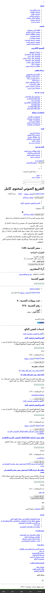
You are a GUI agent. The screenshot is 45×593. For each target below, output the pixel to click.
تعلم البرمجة (35, 100)
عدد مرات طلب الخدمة (36, 259)
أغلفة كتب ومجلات (33, 30)
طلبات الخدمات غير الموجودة (30, 535)
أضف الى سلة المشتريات (36, 264)
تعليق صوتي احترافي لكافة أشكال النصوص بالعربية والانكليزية (23, 437)
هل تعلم (41, 492)
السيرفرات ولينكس (33, 139)
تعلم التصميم (35, 104)
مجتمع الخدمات (39, 530)
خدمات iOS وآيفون (33, 135)
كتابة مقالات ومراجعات (32, 151)
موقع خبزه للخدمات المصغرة (30, 527)
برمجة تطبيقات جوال (33, 82)
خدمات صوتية (35, 20)
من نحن (41, 551)
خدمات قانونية (35, 12)
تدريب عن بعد (39, 92)
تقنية (42, 129)
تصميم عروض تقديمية (32, 40)
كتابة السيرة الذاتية (33, 153)
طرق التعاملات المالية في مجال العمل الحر (25, 519)
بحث (31, 591)
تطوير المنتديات (34, 84)
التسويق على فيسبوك (32, 60)
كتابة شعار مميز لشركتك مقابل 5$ (32, 375)
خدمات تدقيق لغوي (33, 155)
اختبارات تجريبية (34, 143)
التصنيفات (39, 591)
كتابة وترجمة (39, 147)
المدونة (42, 515)
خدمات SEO (35, 64)
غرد (38, 323)
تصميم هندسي (35, 36)
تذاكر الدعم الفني (38, 569)
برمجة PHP (36, 80)
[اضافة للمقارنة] (30, 362)
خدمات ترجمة (35, 157)
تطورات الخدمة (39, 257)
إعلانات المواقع (35, 52)
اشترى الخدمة (39, 197)
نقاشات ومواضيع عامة (32, 537)
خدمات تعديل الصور (33, 44)
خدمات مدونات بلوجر (32, 86)
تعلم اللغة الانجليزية (33, 98)
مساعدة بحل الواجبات (32, 96)
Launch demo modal (37, 498)
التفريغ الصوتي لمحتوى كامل (30, 203)
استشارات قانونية (34, 117)
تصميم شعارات (35, 38)
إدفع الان (37, 509)
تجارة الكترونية (35, 10)
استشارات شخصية (33, 124)
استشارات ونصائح (38, 112)
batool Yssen (39, 193)
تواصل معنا (40, 567)
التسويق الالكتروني (37, 48)
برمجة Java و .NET (33, 78)
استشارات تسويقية (33, 119)
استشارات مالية (34, 120)
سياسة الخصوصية (38, 553)
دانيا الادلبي (40, 458)
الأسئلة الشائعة (39, 571)
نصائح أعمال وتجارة (33, 18)
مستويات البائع (39, 559)
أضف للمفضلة (39, 214)
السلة (21, 591)
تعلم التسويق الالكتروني (32, 102)
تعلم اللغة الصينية (34, 106)
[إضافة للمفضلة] (32, 362)
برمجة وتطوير (39, 70)
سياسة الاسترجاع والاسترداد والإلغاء (32, 549)
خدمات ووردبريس (34, 88)
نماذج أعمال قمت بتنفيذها (31, 539)
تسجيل (3, 591)
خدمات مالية (35, 14)
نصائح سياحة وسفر (33, 122)
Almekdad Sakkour (37, 395)
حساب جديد (36, 177)
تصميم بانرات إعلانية (33, 32)
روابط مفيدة (40, 545)
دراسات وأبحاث (34, 16)
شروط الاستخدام (38, 555)
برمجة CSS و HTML (33, 76)
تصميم (42, 26)
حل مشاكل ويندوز (34, 137)
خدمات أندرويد (35, 133)
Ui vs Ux (37, 525)
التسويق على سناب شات (31, 58)
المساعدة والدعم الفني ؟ (37, 563)
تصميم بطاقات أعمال (32, 34)
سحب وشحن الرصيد (37, 557)
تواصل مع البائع (28, 197)
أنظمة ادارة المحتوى (33, 74)
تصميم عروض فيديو (33, 42)
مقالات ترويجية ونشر (33, 66)
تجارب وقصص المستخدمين (30, 541)
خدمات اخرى (35, 22)
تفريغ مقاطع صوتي (25, 274)
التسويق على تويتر (34, 56)
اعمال (42, 6)
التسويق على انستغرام (32, 54)
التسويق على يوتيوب (33, 62)
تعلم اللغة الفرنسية (33, 108)
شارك (42, 323)
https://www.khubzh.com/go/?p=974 (18, 218)
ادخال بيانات (36, 141)
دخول (38, 175)
